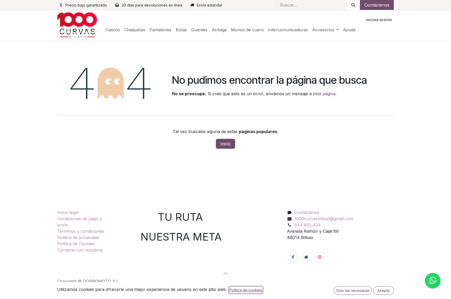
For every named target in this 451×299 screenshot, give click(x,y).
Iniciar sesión (379, 20)
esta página (324, 93)
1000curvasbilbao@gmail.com (323, 218)
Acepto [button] (383, 290)
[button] (225, 273)
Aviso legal (67, 212)
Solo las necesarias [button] (353, 290)
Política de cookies (245, 290)
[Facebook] (293, 257)
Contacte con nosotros (80, 250)
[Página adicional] (306, 257)
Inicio (225, 143)
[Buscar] (353, 5)
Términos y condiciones (80, 231)
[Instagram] (319, 257)
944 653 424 (307, 225)
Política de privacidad (78, 237)
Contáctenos (376, 5)
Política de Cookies (75, 243)
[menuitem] (113, 30)
